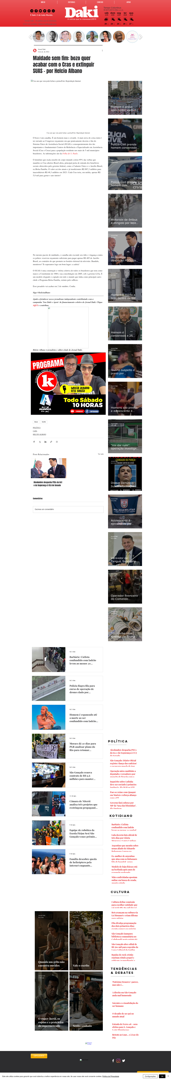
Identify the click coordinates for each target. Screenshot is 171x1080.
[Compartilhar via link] (51, 442)
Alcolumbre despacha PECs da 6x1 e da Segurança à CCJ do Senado (48, 484)
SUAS (44, 422)
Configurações (150, 1076)
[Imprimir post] (57, 442)
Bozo (36, 422)
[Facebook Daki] (36, 10)
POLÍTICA (36, 427)
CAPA (35, 431)
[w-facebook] (113, 1061)
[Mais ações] (102, 50)
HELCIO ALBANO (39, 434)
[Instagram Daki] (49, 10)
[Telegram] (31, 10)
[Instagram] (118, 1061)
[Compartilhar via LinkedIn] (45, 442)
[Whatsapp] (53, 10)
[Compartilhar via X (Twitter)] (40, 442)
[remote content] (68, 215)
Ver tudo (101, 454)
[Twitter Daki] (44, 10)
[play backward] (30, 36)
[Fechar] (168, 1076)
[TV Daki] (40, 10)
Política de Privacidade (110, 1076)
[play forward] (140, 36)
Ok (162, 1076)
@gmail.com (51, 24)
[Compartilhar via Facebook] (34, 442)
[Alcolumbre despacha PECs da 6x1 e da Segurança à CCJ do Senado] (48, 468)
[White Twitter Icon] (124, 1061)
